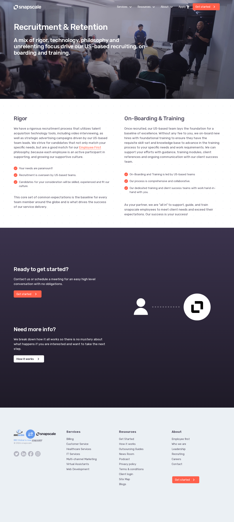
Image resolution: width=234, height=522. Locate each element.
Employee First (90, 147)
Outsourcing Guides (131, 449)
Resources (147, 7)
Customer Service (77, 444)
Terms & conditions (131, 469)
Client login (126, 474)
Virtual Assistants (77, 464)
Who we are (179, 444)
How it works (28, 359)
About (168, 7)
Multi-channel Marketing (81, 459)
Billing (70, 439)
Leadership (179, 449)
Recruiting (178, 454)
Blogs (122, 484)
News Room (126, 454)
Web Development (77, 469)
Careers (176, 459)
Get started (205, 7)
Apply (184, 7)
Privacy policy (127, 464)
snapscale (37, 440)
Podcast (124, 459)
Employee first (181, 439)
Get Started (126, 439)
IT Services (73, 454)
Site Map (124, 479)
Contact (177, 464)
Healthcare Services (78, 449)
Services (125, 7)
